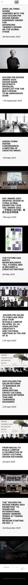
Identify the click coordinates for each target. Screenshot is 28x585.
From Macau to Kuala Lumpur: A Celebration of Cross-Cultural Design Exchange (12, 454)
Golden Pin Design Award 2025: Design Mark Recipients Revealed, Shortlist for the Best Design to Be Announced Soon (13, 89)
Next (22, 569)
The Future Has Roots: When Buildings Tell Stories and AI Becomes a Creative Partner (13, 266)
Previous (6, 567)
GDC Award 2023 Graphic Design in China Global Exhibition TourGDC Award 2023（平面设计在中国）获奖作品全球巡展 (13, 207)
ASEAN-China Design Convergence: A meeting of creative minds (11, 149)
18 (22, 567)
